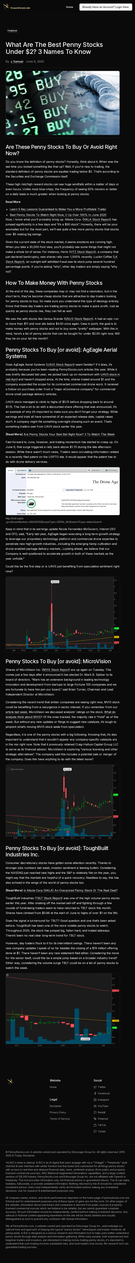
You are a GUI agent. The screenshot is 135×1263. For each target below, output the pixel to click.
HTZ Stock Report (82, 252)
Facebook (104, 1093)
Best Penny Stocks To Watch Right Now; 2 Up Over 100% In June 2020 (58, 215)
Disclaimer (56, 1106)
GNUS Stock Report (78, 319)
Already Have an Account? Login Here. (105, 6)
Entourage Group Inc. (84, 1151)
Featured (12, 30)
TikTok (102, 1125)
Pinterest (103, 1118)
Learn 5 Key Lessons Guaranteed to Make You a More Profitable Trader (58, 209)
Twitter (102, 1086)
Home (69, 6)
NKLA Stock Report (96, 219)
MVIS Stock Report (56, 669)
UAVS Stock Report (60, 364)
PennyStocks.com (18, 1151)
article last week (16, 712)
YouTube (103, 1106)
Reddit (101, 1112)
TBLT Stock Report (49, 898)
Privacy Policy (58, 1112)
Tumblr (102, 1131)
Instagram (103, 1099)
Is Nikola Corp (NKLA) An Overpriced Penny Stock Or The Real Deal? (71, 890)
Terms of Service (60, 1118)
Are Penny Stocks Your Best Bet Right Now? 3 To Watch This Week (69, 434)
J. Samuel (17, 61)
